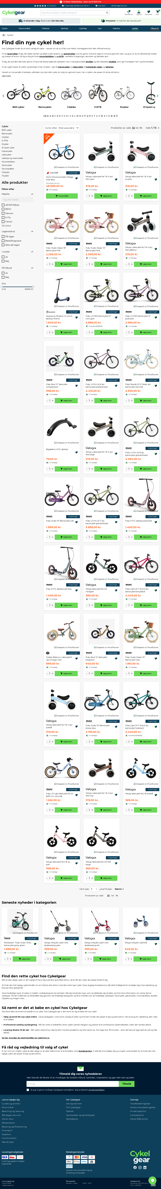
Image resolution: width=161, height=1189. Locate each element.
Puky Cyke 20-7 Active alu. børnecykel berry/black (137, 590)
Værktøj (64, 28)
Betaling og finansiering (14, 1127)
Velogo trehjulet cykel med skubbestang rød (96, 944)
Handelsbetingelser (140, 1103)
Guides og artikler (11, 1103)
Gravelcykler (7, 151)
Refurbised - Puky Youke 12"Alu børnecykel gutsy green (17, 944)
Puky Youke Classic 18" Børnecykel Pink (56, 249)
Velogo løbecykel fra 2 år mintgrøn (96, 590)
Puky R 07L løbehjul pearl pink (138, 521)
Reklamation (8, 1123)
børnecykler (64, 67)
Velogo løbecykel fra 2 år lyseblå (139, 793)
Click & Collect (9, 1138)
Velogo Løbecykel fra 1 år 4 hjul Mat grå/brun (138, 248)
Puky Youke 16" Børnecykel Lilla (60, 521)
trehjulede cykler (94, 67)
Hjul (100, 28)
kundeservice (85, 1051)
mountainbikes (46, 56)
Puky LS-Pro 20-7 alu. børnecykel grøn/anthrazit (97, 522)
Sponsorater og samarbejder (80, 1115)
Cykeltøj (83, 28)
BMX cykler (7, 130)
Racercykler (7, 165)
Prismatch (7, 1130)
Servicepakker (8, 169)
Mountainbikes (8, 162)
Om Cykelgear (73, 1100)
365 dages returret (11, 1115)
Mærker (116, 28)
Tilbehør (45, 28)
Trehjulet (5, 172)
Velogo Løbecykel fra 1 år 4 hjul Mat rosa (99, 794)
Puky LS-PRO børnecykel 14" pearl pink (138, 317)
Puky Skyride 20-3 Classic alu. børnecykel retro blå (138, 385)
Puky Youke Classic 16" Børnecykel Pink (95, 249)
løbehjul (109, 67)
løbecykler (78, 67)
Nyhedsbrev (72, 1119)
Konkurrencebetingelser (143, 1107)
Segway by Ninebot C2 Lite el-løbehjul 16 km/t (59, 317)
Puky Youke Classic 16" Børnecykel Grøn (135, 658)
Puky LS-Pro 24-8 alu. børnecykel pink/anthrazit (97, 385)
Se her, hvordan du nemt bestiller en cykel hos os (25, 1038)
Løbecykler (6, 155)
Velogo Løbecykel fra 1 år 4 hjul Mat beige (99, 453)
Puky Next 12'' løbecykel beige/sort (96, 658)
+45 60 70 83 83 (6, 1183)
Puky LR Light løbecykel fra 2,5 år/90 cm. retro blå (59, 794)
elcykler (89, 62)
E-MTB (5, 141)
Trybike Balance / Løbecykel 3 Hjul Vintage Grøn (59, 658)
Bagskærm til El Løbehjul (57, 449)
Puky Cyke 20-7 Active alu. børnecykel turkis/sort (137, 726)
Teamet (70, 1111)
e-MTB (60, 56)
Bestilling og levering (13, 1111)
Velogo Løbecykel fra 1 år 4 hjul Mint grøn (99, 177)
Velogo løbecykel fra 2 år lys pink (58, 863)
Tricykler (5, 176)
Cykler (5, 28)
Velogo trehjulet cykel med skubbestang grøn (56, 944)
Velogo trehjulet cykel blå (136, 943)
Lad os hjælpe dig (11, 1100)
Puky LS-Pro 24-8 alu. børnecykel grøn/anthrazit (136, 453)
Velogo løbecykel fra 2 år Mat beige (98, 863)
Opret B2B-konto (139, 1119)
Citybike (5, 137)
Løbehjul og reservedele (12, 158)
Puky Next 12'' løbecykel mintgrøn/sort (56, 385)
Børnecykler (7, 134)
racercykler (12, 54)
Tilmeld (126, 1083)
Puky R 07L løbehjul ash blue (59, 589)
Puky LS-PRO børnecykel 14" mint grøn (98, 317)
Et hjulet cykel (8, 148)
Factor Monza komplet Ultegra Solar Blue (59, 178)
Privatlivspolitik (138, 1111)
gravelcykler (69, 54)
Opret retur (8, 1119)
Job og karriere (74, 1103)
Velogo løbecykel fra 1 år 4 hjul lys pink (138, 177)
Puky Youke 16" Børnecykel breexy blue (97, 726)
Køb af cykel (8, 1142)
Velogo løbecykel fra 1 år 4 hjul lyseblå (59, 726)
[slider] (2, 287)
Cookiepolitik (137, 1115)
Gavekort (6, 1134)
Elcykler (5, 144)
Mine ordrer (8, 1107)
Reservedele (24, 28)
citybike (112, 62)
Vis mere (6, 225)
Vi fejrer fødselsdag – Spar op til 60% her (82, 2)
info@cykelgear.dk (8, 1185)
